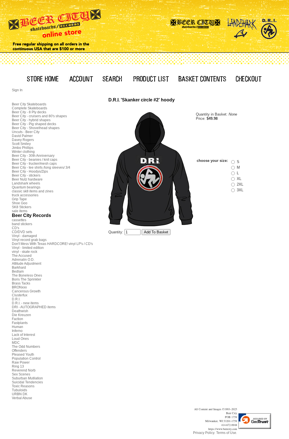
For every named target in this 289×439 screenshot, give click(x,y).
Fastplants (20, 323)
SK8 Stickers (21, 207)
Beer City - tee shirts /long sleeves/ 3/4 (41, 167)
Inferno (17, 331)
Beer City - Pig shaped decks (34, 124)
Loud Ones (20, 339)
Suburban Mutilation (27, 378)
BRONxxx (19, 287)
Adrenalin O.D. (23, 260)
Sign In (17, 90)
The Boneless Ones (27, 275)
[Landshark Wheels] (242, 27)
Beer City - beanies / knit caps (34, 160)
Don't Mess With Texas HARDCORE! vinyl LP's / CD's (52, 244)
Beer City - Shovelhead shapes (36, 128)
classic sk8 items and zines (32, 191)
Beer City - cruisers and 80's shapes (39, 116)
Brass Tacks (21, 283)
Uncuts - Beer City (26, 132)
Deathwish (20, 311)
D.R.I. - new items (25, 303)
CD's (15, 228)
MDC (16, 343)
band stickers (22, 224)
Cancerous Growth (26, 291)
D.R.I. (16, 299)
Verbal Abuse (22, 398)
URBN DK (19, 394)
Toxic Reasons (23, 386)
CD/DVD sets (22, 232)
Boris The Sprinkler (26, 279)
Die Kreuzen (21, 315)
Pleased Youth (23, 355)
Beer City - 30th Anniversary (33, 156)
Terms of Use (226, 433)
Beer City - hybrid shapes (31, 120)
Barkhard (19, 268)
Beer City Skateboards (29, 104)
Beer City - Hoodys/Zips (30, 171)
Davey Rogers (23, 140)
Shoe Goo (19, 203)
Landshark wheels (26, 183)
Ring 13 (18, 366)
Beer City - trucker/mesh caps (34, 164)
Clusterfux (19, 295)
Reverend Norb (24, 370)
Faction (17, 319)
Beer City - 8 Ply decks (29, 112)
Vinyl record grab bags (29, 240)
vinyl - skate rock (24, 252)
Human (17, 327)
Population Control (26, 358)
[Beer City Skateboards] (196, 27)
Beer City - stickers (26, 175)
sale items (19, 211)
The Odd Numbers (26, 347)
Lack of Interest (23, 335)
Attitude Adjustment (26, 264)
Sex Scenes (21, 374)
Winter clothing (23, 152)
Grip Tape (19, 199)
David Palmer (22, 136)
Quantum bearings (26, 187)
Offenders (19, 351)
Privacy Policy (203, 433)
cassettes (19, 220)
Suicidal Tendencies (27, 382)
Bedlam (18, 271)
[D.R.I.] (268, 27)
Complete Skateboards (29, 108)
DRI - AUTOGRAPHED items (34, 307)
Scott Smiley (21, 144)
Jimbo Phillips (22, 148)
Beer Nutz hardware (27, 179)
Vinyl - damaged (24, 236)
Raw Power (21, 362)
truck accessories (25, 195)
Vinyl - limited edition (28, 248)
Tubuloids (19, 390)
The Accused (22, 256)
